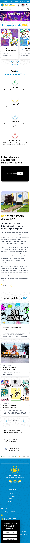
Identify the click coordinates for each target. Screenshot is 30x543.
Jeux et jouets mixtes (11, 49)
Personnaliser (10, 539)
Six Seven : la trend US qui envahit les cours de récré (12, 329)
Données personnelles (20, 531)
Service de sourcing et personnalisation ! (10, 406)
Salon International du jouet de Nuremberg (10, 368)
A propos (10, 493)
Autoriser (20, 173)
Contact (10, 501)
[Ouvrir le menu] (2, 9)
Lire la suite (5, 285)
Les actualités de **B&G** (12, 497)
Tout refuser (10, 536)
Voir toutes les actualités (14, 420)
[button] (12, 19)
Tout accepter (10, 532)
